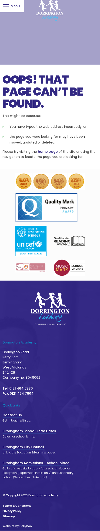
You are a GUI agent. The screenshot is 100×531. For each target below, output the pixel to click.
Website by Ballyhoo (17, 526)
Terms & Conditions (17, 506)
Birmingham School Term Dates (29, 431)
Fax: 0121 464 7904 (18, 393)
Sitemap (9, 516)
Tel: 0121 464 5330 (18, 388)
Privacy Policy (12, 511)
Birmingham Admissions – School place (36, 463)
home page (48, 151)
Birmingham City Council (23, 447)
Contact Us (12, 415)
